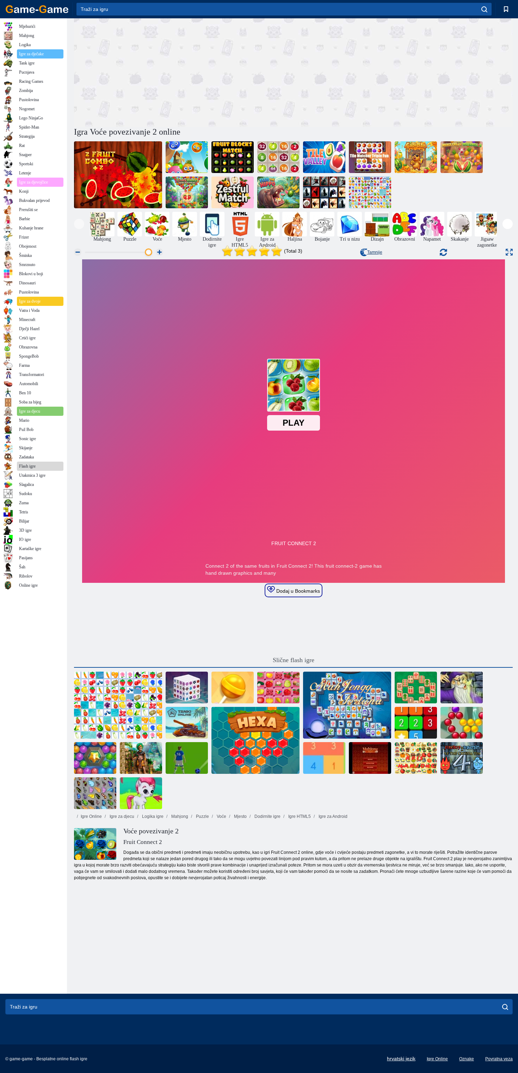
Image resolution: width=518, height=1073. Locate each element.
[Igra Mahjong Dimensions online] (187, 687)
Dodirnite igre (266, 816)
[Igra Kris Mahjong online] (416, 758)
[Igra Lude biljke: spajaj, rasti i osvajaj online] (187, 192)
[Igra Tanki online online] (187, 723)
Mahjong (179, 816)
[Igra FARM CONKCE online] (118, 705)
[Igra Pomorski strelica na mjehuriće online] (95, 758)
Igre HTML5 (299, 816)
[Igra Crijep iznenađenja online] (324, 192)
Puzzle (202, 816)
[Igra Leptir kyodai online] (95, 793)
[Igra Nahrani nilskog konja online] (278, 192)
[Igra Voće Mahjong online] (278, 687)
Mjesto (240, 816)
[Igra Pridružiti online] (416, 723)
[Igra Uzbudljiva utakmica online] (232, 192)
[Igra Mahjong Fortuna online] (347, 705)
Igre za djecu (121, 816)
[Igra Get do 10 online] (324, 758)
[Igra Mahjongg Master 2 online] (416, 687)
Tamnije (374, 252)
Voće (221, 816)
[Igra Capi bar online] (416, 157)
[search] (484, 9)
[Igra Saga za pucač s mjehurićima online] (461, 723)
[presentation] (79, 224)
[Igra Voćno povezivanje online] (370, 192)
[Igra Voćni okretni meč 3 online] (187, 157)
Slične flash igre (293, 660)
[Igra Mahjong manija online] (370, 758)
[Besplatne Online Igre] (37, 9)
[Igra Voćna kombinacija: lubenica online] (461, 157)
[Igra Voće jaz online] (118, 174)
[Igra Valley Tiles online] (324, 157)
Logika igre (152, 816)
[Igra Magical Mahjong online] (461, 687)
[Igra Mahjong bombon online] (232, 687)
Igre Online (91, 816)
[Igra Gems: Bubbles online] (141, 793)
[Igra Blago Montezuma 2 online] (141, 758)
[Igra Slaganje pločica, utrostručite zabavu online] (370, 157)
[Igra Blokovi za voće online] (232, 157)
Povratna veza (499, 1058)
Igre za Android (332, 816)
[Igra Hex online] (255, 740)
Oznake (466, 1058)
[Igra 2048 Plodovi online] (278, 157)
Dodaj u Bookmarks (297, 591)
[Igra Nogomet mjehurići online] (187, 758)
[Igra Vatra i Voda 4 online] (461, 758)
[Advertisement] (183, 71)
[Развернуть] (509, 252)
